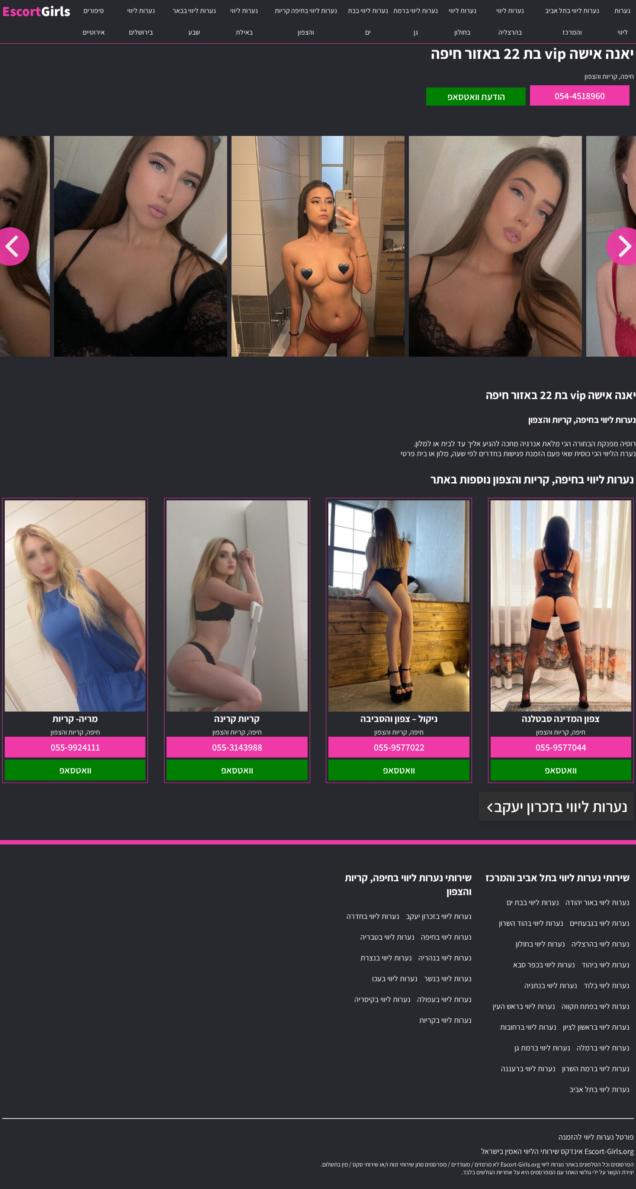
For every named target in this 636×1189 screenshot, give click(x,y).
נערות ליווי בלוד (607, 985)
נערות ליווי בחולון (462, 21)
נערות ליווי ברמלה (603, 1048)
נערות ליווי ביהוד (605, 965)
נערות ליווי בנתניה (550, 985)
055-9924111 (75, 747)
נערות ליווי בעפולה (444, 999)
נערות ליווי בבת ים (368, 21)
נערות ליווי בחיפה (446, 937)
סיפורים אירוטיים (94, 21)
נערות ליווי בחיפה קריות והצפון (306, 21)
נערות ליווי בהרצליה (510, 21)
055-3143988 (237, 747)
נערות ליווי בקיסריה (382, 999)
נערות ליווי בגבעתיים (600, 923)
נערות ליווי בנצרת (386, 958)
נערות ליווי (622, 21)
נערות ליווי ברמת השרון (596, 1068)
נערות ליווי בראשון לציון (596, 1027)
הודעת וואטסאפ (476, 96)
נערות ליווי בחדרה (373, 916)
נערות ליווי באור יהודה (597, 902)
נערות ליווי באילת (244, 21)
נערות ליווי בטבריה (387, 937)
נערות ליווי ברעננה (528, 1068)
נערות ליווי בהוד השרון (531, 923)
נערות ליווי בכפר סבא (544, 965)
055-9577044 (561, 747)
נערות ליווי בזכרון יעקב (560, 806)
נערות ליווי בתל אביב (599, 1089)
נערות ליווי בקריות (445, 1020)
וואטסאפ (561, 770)
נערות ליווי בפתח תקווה (596, 1006)
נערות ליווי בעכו (395, 978)
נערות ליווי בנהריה (445, 958)
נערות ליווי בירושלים (141, 21)
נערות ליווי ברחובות (528, 1027)
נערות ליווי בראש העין (524, 1006)
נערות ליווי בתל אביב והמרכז (572, 21)
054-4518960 (580, 96)
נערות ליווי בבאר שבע (194, 21)
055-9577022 (399, 747)
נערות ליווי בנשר (448, 978)
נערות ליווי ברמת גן (415, 21)
